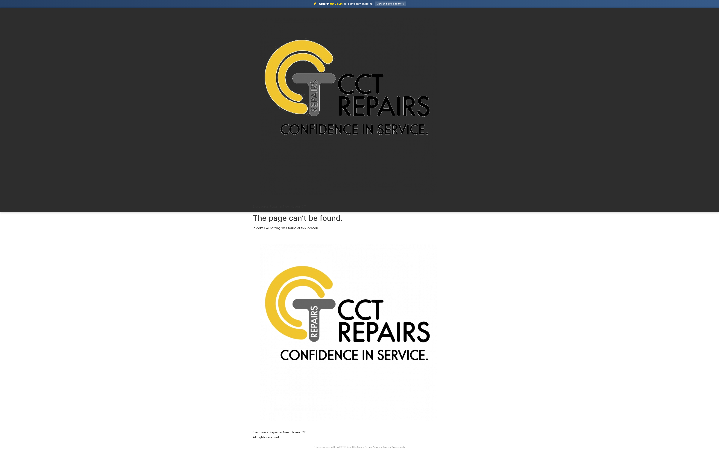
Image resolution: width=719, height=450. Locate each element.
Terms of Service (391, 447)
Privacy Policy (371, 447)
